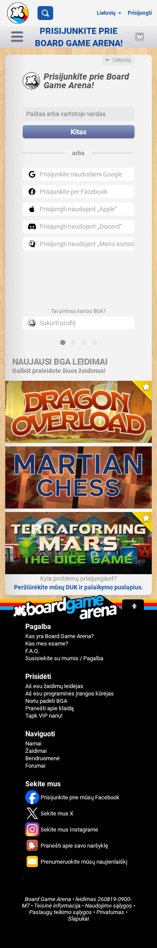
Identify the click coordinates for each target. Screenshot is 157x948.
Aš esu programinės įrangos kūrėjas (69, 693)
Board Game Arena (48, 899)
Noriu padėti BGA (46, 701)
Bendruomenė (42, 758)
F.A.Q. (32, 651)
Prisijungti (140, 13)
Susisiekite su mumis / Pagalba (64, 658)
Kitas (78, 132)
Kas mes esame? (46, 643)
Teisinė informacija (57, 905)
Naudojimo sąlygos (108, 905)
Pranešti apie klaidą (49, 708)
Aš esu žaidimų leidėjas (54, 686)
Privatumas (110, 912)
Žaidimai (36, 751)
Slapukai (78, 918)
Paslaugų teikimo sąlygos (60, 912)
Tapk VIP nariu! (43, 715)
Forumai (35, 765)
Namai (33, 743)
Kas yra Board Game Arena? (59, 636)
